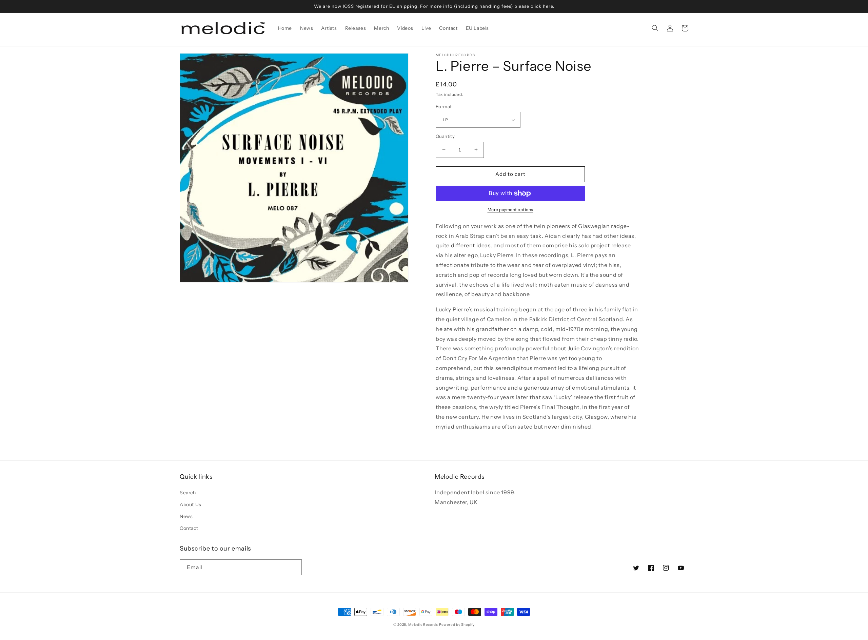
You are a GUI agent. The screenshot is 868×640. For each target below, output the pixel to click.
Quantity (445, 136)
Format (444, 106)
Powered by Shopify (457, 624)
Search (188, 493)
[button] (655, 28)
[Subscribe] (294, 567)
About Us (190, 504)
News (186, 516)
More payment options (510, 209)
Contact (189, 528)
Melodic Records (423, 624)
